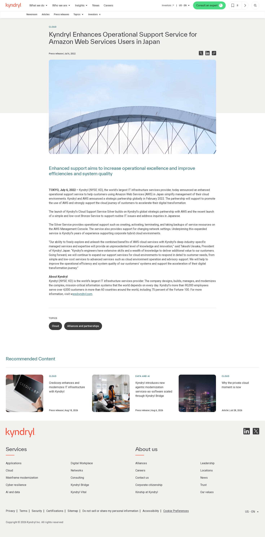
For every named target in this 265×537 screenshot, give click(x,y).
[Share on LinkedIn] (207, 53)
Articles (46, 14)
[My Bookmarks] (245, 5)
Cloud (52, 27)
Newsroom (31, 14)
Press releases (61, 14)
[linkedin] (246, 431)
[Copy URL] (214, 53)
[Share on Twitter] (201, 53)
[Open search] (255, 5)
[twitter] (256, 431)
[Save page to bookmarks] (233, 5)
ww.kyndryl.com (82, 294)
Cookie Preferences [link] (176, 511)
